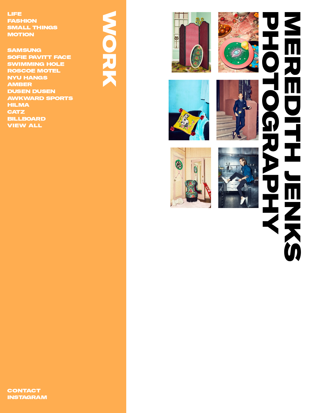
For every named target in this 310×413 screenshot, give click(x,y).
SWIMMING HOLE (35, 64)
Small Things (32, 27)
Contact (24, 390)
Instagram (27, 397)
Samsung (24, 50)
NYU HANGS (27, 77)
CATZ (16, 112)
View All (24, 125)
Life (14, 14)
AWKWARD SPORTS (40, 98)
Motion (20, 34)
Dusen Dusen (31, 91)
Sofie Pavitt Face (39, 57)
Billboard (26, 118)
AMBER (19, 84)
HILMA (18, 105)
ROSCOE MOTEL (33, 70)
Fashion (22, 21)
